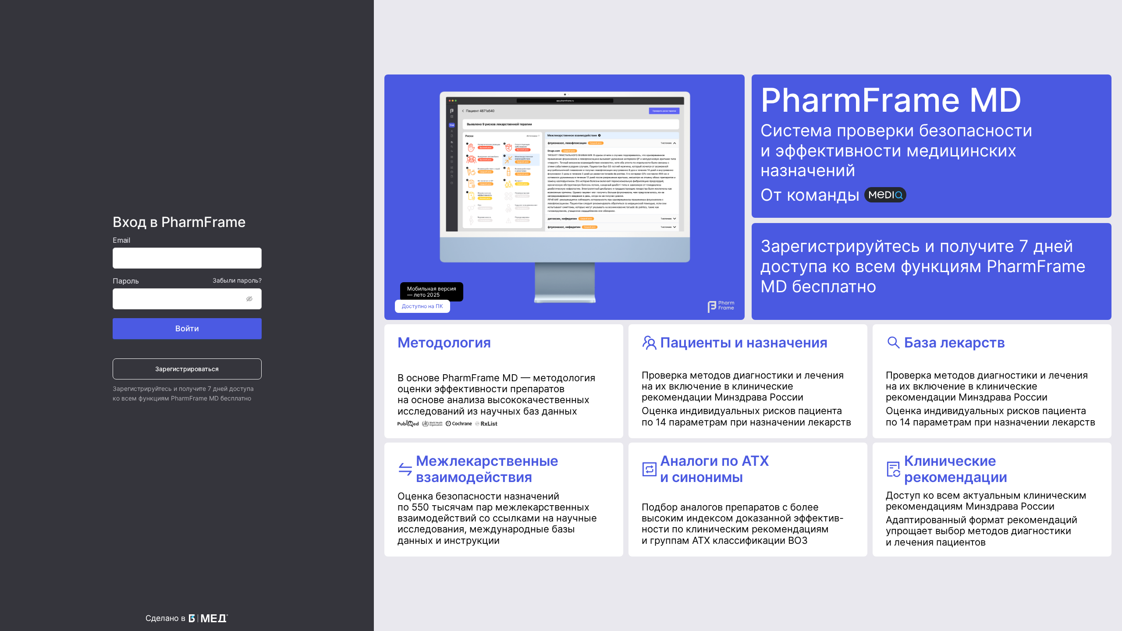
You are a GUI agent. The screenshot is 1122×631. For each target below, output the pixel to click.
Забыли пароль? (237, 280)
